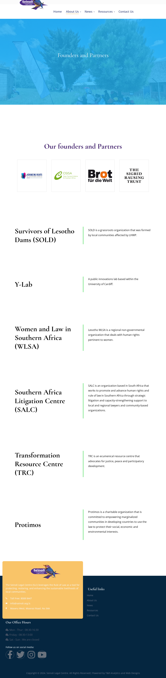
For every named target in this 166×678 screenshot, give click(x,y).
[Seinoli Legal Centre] (31, 3)
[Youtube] (42, 654)
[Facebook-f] (10, 654)
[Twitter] (20, 654)
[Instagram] (31, 654)
